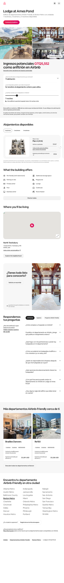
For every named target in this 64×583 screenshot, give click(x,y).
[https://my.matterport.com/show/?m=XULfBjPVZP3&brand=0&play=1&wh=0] (16, 43)
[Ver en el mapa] (32, 225)
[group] (32, 89)
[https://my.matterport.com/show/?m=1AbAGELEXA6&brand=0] (48, 51)
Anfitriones (30, 318)
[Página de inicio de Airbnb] (4, 3)
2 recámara (17, 130)
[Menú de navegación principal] (59, 3)
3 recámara (26, 130)
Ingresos (39, 318)
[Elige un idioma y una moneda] (54, 3)
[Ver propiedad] (17, 437)
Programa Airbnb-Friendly (52, 318)
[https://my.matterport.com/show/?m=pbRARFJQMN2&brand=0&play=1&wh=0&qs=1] (48, 35)
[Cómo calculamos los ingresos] (33, 155)
